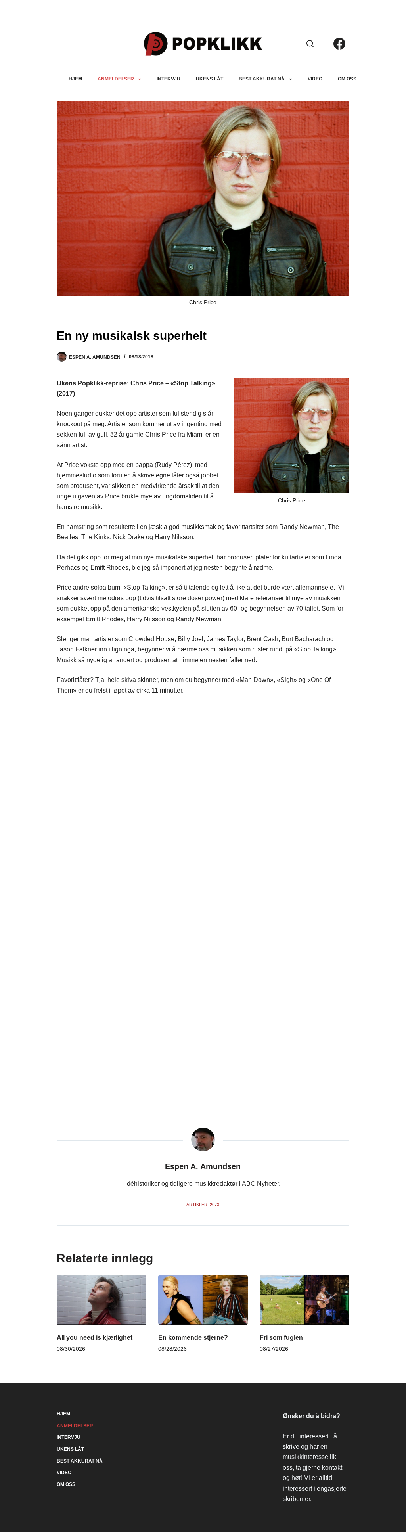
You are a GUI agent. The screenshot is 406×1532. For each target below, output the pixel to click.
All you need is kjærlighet (94, 1337)
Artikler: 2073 (202, 1204)
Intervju (168, 79)
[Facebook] (339, 44)
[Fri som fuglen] (304, 1300)
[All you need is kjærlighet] (101, 1300)
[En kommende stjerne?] (203, 1300)
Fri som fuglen (281, 1337)
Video (315, 79)
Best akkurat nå (262, 79)
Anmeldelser (116, 79)
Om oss (347, 79)
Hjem (75, 79)
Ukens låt (209, 79)
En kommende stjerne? (193, 1337)
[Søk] (310, 43)
